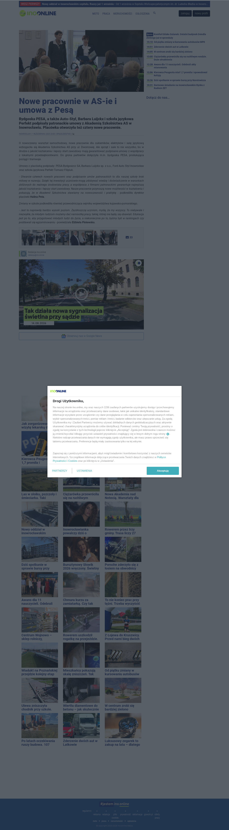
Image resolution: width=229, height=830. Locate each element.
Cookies (72, 460)
